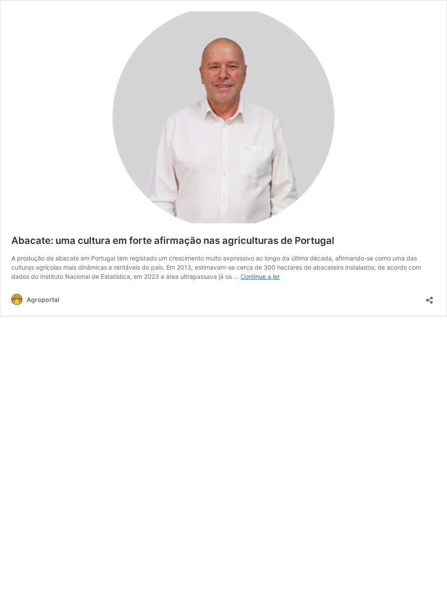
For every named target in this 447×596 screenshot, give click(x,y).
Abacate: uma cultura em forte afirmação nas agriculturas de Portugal (172, 240)
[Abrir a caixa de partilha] (429, 297)
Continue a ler (260, 276)
